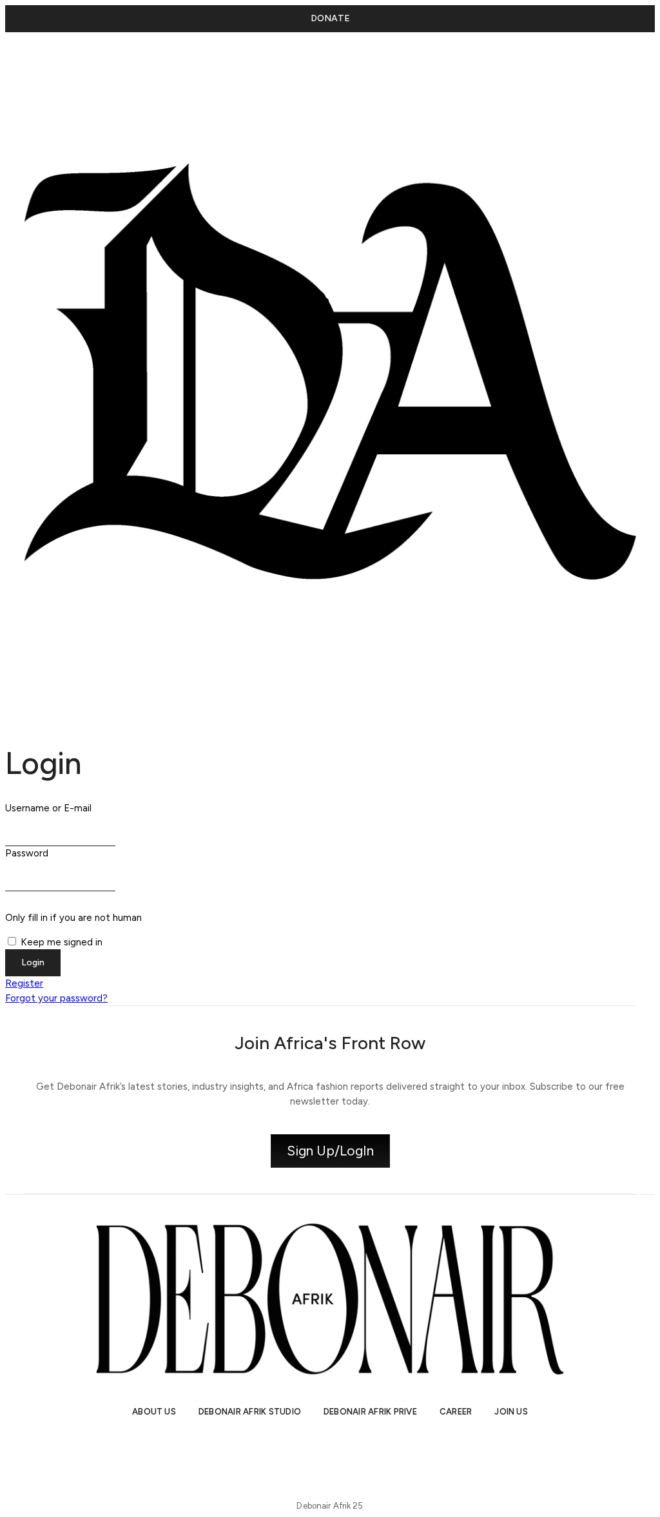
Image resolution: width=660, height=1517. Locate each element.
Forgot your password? (56, 998)
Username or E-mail (48, 808)
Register (24, 983)
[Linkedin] (352, 1449)
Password (26, 853)
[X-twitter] (307, 1449)
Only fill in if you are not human (73, 917)
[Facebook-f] (398, 1449)
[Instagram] (262, 1449)
